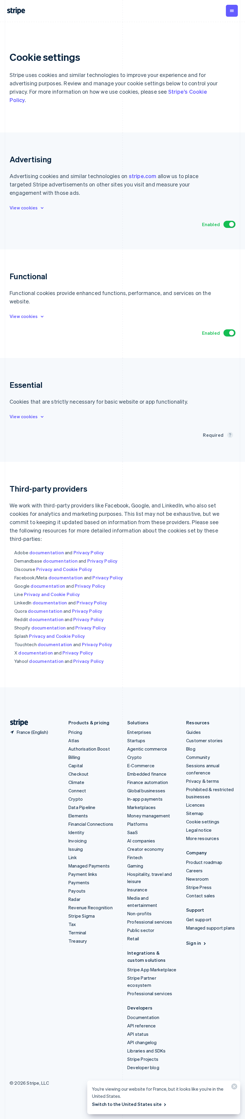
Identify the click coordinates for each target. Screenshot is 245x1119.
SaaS (132, 832)
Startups (136, 740)
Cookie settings (202, 822)
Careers (194, 870)
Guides (193, 732)
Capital (75, 765)
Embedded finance (146, 774)
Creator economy (145, 849)
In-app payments (145, 799)
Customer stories (204, 740)
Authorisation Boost (89, 749)
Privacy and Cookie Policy (64, 569)
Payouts (76, 891)
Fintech (135, 857)
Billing (74, 757)
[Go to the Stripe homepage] (16, 722)
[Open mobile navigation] (232, 11)
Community (198, 757)
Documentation (143, 1017)
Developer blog (143, 1067)
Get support (199, 919)
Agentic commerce (147, 749)
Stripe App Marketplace (151, 970)
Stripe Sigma (81, 916)
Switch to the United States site (127, 1104)
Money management (148, 816)
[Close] (233, 1088)
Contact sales (200, 896)
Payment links (82, 874)
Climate (76, 782)
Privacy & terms (202, 781)
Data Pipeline (82, 807)
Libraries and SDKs (146, 1051)
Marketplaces (141, 807)
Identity (76, 832)
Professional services (149, 922)
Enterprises (139, 732)
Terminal (77, 933)
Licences (195, 805)
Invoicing (77, 841)
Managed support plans (210, 928)
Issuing (75, 849)
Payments (79, 882)
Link (72, 857)
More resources (202, 838)
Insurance (137, 890)
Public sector (140, 930)
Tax (72, 924)
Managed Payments (89, 866)
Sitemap (194, 813)
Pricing (75, 732)
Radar (74, 899)
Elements (78, 816)
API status (137, 1034)
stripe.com (143, 175)
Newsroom (197, 879)
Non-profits (139, 913)
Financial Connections (90, 824)
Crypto (75, 799)
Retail (133, 938)
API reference (141, 1026)
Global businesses (146, 791)
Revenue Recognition (90, 907)
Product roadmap (204, 862)
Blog (190, 749)
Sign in (193, 943)
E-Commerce (140, 765)
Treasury (77, 941)
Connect (77, 791)
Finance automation (147, 782)
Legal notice (199, 830)
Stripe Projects (142, 1059)
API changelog (142, 1042)
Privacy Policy (89, 552)
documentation (46, 552)
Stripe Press (199, 887)
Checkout (78, 774)
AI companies (141, 841)
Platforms (137, 824)
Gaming (135, 866)
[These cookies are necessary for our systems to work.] (230, 435)
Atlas (73, 740)
